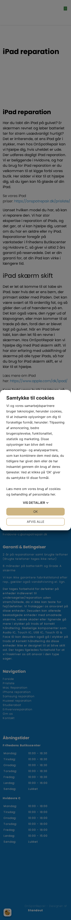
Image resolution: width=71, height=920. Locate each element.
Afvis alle (35, 522)
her (52, 494)
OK (35, 512)
